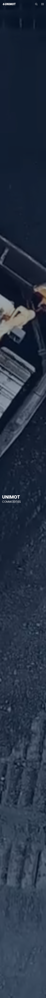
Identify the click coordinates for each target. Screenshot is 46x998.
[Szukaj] (36, 4)
